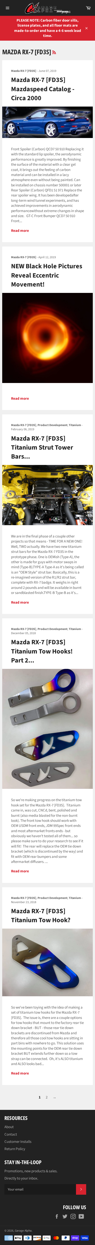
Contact (10, 1134)
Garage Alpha (23, 1231)
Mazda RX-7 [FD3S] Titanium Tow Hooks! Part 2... (42, 651)
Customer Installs (17, 1141)
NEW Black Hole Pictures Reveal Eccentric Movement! (46, 275)
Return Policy (14, 1149)
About (9, 1127)
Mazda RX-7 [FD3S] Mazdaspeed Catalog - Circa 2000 (42, 89)
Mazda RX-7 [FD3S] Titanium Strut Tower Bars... (42, 447)
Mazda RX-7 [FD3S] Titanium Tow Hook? (40, 915)
